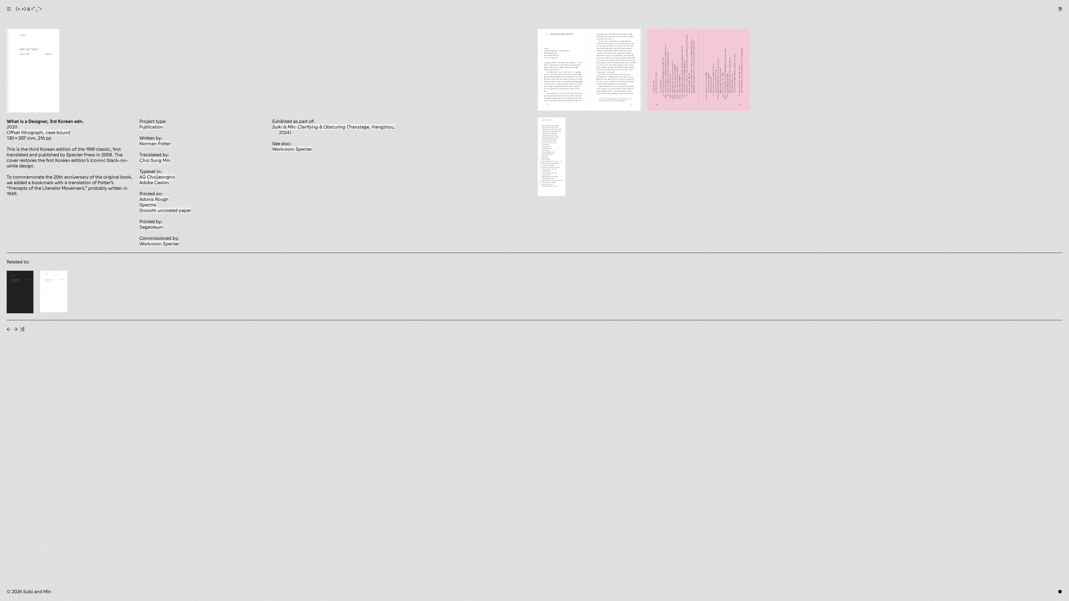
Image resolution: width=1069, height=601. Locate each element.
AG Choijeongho (157, 177)
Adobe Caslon (154, 182)
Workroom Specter (159, 244)
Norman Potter (155, 143)
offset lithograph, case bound (38, 132)
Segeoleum (151, 227)
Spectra (147, 205)
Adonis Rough (154, 199)
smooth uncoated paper (165, 210)
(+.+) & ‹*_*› (29, 9)
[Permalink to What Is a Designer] (53, 291)
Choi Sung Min (154, 160)
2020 (12, 127)
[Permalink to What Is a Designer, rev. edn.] (20, 292)
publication (151, 127)
